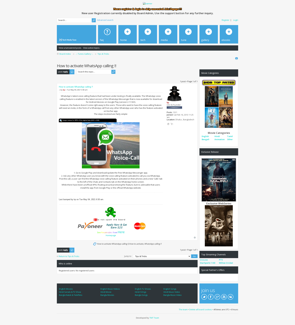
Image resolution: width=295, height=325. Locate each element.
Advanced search (105, 20)
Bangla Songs (141, 295)
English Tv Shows (143, 288)
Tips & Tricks (103, 53)
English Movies (66, 288)
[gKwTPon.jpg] (111, 145)
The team (183, 309)
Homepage (111, 235)
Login (235, 20)
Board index (65, 53)
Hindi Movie (105, 292)
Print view (236, 58)
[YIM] (171, 124)
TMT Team (154, 317)
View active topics (91, 47)
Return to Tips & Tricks (69, 256)
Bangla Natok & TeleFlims (70, 295)
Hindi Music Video (171, 292)
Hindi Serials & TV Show (70, 292)
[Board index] (68, 40)
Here (121, 232)
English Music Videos (110, 288)
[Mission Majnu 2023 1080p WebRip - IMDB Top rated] (218, 179)
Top (195, 237)
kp (64, 90)
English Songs (169, 288)
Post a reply (62, 70)
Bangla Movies (107, 295)
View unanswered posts (70, 47)
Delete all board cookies (200, 309)
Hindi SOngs (140, 292)
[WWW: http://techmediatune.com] (168, 124)
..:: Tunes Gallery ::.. (84, 53)
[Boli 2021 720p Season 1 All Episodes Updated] (219, 225)
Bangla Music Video (172, 295)
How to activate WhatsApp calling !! (76, 87)
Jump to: (128, 256)
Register (225, 20)
